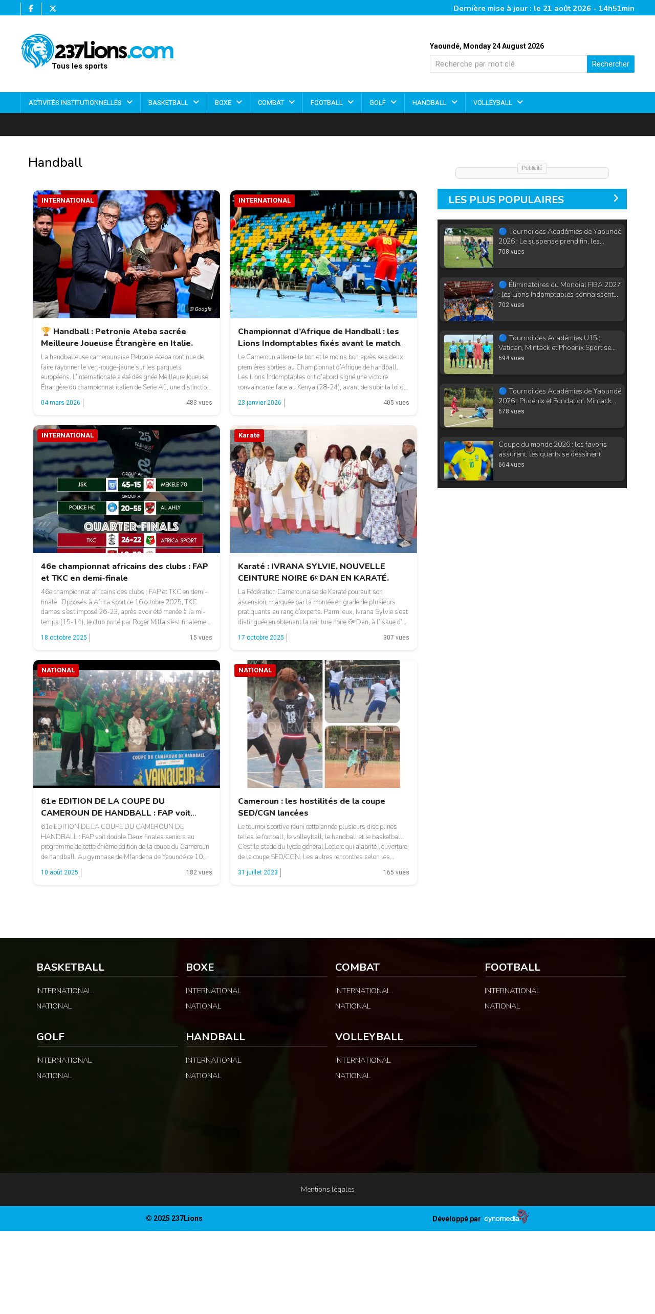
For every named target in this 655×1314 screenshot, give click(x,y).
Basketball (169, 102)
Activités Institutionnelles (76, 102)
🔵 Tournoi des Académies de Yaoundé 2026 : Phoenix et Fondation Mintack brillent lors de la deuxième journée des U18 (559, 396)
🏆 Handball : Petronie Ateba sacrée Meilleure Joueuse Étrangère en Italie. (117, 337)
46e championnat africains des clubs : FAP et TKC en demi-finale (124, 572)
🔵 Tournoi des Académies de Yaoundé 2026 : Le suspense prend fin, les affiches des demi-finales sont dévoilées (559, 237)
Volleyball (493, 102)
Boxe (224, 102)
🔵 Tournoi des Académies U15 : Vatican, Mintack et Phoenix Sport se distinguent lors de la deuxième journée (559, 343)
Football (327, 102)
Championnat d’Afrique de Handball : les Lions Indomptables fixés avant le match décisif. (319, 343)
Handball (430, 102)
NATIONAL (54, 1006)
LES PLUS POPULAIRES (506, 200)
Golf (378, 102)
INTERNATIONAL (64, 991)
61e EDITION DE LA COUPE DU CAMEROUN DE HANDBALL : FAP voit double (116, 813)
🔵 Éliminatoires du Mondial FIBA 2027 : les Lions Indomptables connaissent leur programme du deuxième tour (559, 290)
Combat (272, 102)
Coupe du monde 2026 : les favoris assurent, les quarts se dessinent (552, 449)
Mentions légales (328, 1189)
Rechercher (610, 64)
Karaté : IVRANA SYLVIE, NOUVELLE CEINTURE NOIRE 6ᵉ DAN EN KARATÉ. (313, 572)
